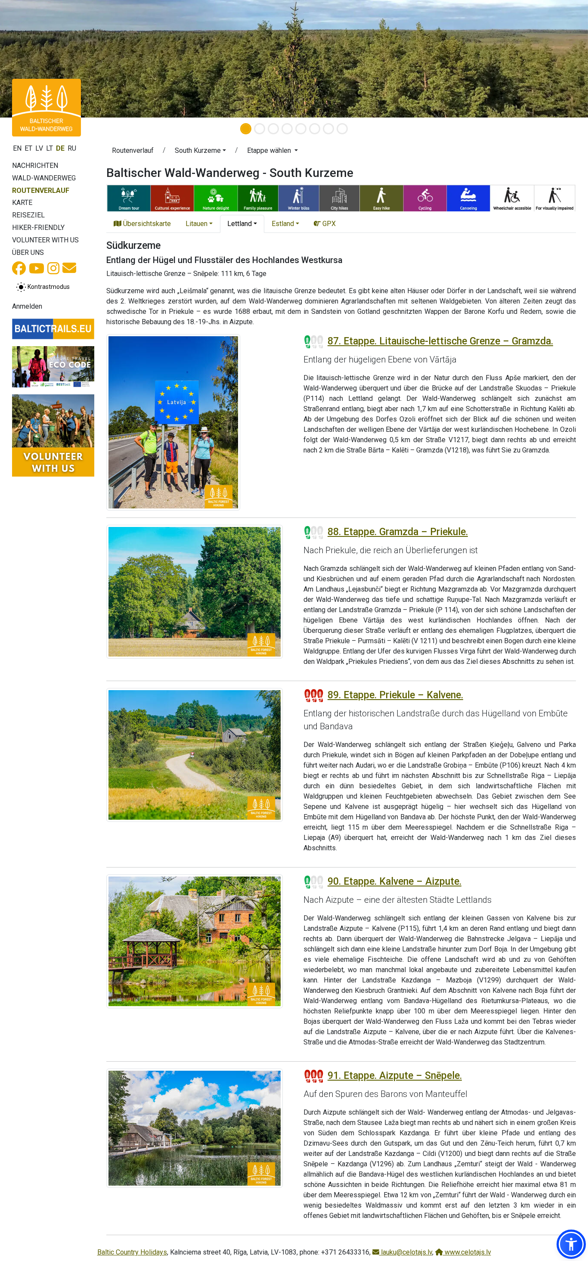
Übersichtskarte (146, 224)
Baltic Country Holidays (132, 1252)
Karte (22, 202)
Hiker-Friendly (38, 227)
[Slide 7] (328, 128)
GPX (328, 224)
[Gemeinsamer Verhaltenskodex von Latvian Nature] (53, 366)
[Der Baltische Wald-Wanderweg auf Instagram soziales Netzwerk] (53, 271)
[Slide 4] (287, 128)
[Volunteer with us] (53, 435)
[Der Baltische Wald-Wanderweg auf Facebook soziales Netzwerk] (19, 271)
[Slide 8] (342, 128)
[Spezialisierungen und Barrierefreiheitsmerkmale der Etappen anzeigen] (341, 197)
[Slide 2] (259, 128)
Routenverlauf (40, 190)
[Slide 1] (245, 128)
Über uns (28, 252)
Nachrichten (35, 165)
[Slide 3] (273, 128)
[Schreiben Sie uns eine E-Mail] (69, 270)
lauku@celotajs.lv (405, 1252)
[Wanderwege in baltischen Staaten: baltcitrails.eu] (53, 329)
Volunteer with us (45, 240)
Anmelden (27, 306)
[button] (200, 152)
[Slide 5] (300, 128)
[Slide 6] (314, 128)
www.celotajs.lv (467, 1252)
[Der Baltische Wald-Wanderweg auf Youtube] (36, 271)
